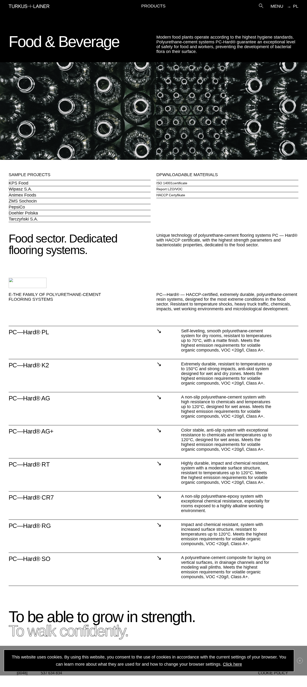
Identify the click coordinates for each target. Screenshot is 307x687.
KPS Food (18, 183)
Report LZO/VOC (169, 189)
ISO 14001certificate (171, 183)
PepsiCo (17, 207)
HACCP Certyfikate (170, 195)
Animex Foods (22, 195)
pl (295, 6)
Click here (232, 664)
